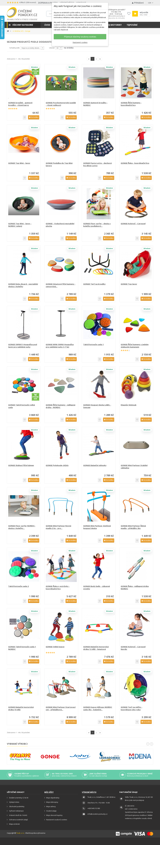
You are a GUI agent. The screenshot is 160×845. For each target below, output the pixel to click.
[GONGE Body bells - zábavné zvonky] (98, 566)
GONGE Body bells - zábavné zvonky (96, 587)
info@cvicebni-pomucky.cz (115, 16)
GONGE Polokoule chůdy (57, 465)
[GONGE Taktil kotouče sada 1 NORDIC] (23, 626)
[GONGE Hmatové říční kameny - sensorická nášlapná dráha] (61, 264)
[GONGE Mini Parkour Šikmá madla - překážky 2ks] (136, 505)
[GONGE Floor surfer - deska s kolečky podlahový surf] (98, 203)
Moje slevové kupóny (54, 815)
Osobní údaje (51, 811)
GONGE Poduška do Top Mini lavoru (59, 164)
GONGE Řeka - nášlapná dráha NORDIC (135, 587)
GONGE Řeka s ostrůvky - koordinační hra (58, 587)
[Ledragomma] (110, 756)
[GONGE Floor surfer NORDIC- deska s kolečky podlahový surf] (23, 505)
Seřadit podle (14, 48)
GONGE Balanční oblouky (94, 465)
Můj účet (49, 792)
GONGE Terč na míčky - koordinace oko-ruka (131, 708)
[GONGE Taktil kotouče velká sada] (23, 385)
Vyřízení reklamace (16, 811)
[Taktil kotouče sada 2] (23, 566)
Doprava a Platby (48, 2)
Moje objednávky (52, 798)
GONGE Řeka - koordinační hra (135, 163)
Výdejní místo (14, 802)
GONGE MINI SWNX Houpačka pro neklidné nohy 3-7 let (60, 345)
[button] (24, 25)
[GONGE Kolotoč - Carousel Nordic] (136, 626)
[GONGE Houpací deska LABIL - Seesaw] (98, 385)
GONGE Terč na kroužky (94, 284)
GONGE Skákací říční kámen (21, 465)
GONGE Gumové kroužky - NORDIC (95, 103)
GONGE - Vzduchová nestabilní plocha (60, 224)
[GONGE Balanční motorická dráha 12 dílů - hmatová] (98, 626)
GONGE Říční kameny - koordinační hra (131, 103)
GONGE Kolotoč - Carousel (133, 223)
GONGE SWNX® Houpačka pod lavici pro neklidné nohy (22, 345)
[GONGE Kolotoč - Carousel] (136, 203)
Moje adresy (51, 806)
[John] (80, 756)
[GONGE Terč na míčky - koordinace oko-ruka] (136, 687)
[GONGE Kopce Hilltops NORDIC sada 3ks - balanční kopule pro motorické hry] (98, 687)
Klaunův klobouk (128, 405)
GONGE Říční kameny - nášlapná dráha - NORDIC (60, 406)
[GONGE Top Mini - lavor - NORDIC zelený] (23, 203)
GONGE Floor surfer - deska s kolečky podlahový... (97, 224)
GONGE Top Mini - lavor (19, 163)
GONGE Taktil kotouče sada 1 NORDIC (22, 647)
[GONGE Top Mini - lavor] (23, 143)
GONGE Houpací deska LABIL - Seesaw (97, 406)
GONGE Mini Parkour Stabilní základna (134, 466)
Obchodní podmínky (16, 806)
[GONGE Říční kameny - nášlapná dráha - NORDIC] (61, 385)
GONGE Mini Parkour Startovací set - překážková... (61, 708)
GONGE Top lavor (129, 284)
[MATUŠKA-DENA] (140, 756)
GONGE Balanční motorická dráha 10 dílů (21, 708)
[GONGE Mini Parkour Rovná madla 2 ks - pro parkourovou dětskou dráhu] (61, 505)
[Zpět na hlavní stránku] (8, 30)
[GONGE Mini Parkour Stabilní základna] (136, 445)
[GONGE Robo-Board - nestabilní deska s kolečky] (23, 264)
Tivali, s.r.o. (20, 833)
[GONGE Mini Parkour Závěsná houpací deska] (98, 505)
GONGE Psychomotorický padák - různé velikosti (61, 103)
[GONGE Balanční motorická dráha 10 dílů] (23, 687)
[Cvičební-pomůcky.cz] (22, 13)
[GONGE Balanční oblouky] (98, 445)
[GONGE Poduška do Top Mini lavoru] (61, 143)
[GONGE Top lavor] (136, 264)
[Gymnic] (20, 756)
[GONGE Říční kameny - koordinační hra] (136, 82)
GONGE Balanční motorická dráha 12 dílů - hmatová (96, 647)
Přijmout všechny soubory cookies (80, 36)
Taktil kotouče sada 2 (18, 586)
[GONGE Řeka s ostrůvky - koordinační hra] (61, 566)
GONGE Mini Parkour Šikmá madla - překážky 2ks (133, 527)
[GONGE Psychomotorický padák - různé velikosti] (61, 82)
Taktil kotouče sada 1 (93, 344)
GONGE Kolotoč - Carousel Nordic (133, 647)
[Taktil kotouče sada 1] (98, 324)
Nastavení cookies (80, 42)
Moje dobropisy (52, 802)
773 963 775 (116, 12)
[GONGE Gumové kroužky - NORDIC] (98, 82)
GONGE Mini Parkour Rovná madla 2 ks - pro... (58, 527)
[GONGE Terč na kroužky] (98, 264)
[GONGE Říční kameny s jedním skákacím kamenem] (136, 324)
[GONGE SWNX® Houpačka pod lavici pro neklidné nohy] (23, 324)
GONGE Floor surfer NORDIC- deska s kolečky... (21, 527)
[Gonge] (50, 756)
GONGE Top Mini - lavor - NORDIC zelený (20, 224)
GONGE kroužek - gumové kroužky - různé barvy (20, 103)
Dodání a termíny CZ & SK (18, 798)
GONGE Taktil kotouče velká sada (21, 406)
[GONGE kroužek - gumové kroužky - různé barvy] (23, 82)
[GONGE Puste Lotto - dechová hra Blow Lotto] (98, 143)
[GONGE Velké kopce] (61, 626)
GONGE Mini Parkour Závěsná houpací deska (97, 527)
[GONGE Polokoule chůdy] (61, 445)
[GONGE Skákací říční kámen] (23, 445)
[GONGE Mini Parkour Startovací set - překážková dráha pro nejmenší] (61, 687)
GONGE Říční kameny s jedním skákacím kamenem (134, 345)
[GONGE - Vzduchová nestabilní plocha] (61, 203)
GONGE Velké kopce (55, 646)
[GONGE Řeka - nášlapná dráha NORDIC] (136, 566)
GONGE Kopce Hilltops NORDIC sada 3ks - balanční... (97, 708)
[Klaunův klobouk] (136, 385)
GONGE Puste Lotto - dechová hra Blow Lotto (97, 164)
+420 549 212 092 (94, 808)
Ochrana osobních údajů (18, 819)
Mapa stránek (14, 824)
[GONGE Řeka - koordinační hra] (136, 143)
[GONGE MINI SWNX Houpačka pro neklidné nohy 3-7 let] (61, 324)
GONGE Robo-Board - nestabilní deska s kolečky (23, 285)
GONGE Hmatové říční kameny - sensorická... (60, 285)
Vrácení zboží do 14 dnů (18, 815)
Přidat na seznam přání (24, 117)
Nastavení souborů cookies (56, 819)
